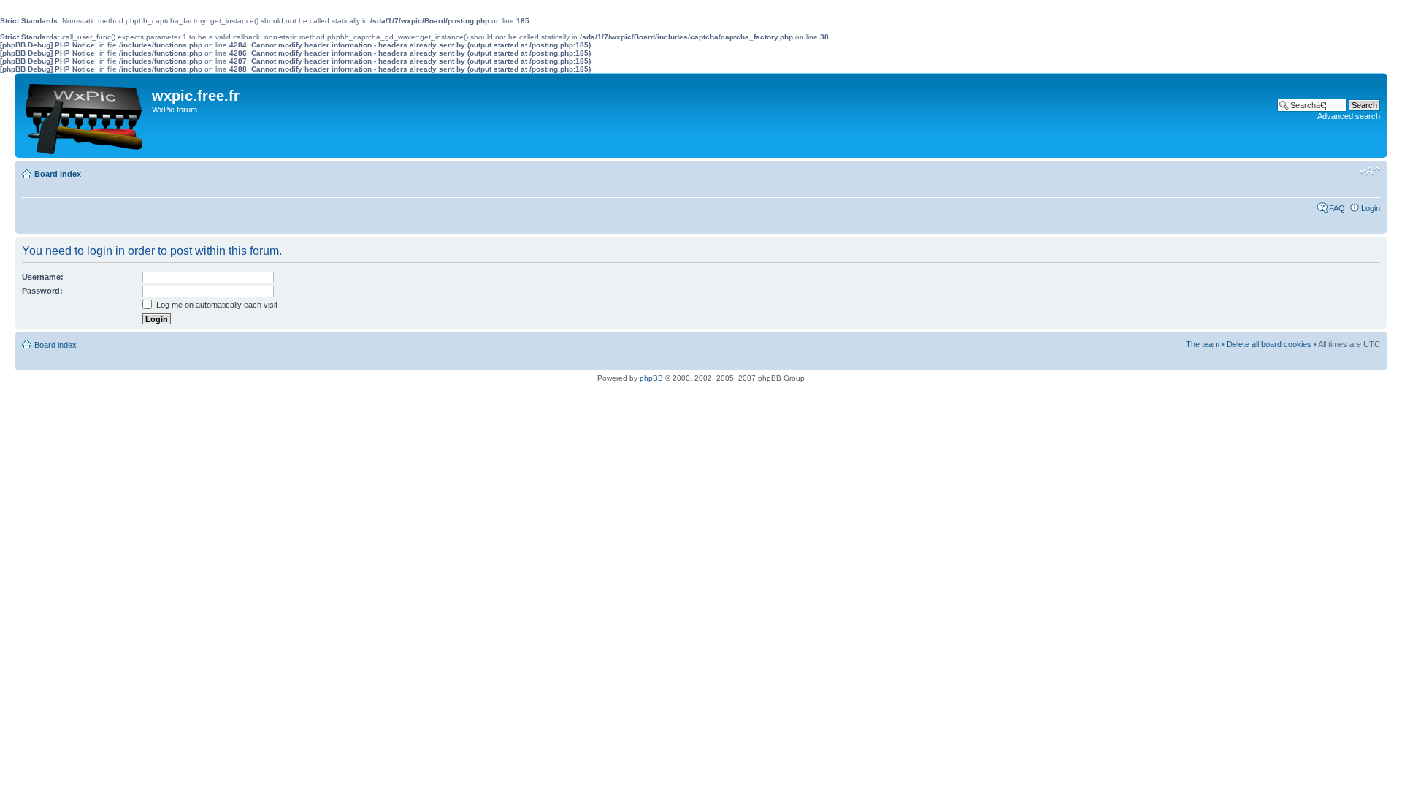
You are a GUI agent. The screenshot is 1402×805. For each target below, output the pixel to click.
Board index (57, 173)
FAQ (1337, 208)
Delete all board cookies (1269, 344)
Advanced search (1348, 116)
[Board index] (85, 115)
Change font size (1369, 171)
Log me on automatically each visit (215, 304)
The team (1202, 344)
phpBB (651, 378)
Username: (43, 276)
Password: (42, 290)
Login (1370, 208)
